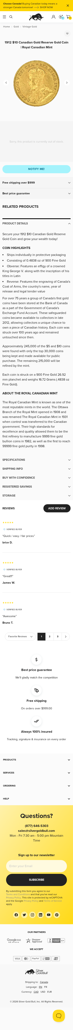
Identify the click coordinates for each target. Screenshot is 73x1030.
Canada (44, 982)
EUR (49, 991)
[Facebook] (16, 915)
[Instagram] (32, 915)
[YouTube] (48, 915)
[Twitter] (24, 915)
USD (43, 991)
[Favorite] (67, 33)
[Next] (67, 82)
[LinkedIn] (40, 915)
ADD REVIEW (57, 508)
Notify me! (36, 169)
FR (45, 987)
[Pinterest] (57, 915)
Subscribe (36, 880)
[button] (36, 183)
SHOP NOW (46, 7)
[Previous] (6, 82)
